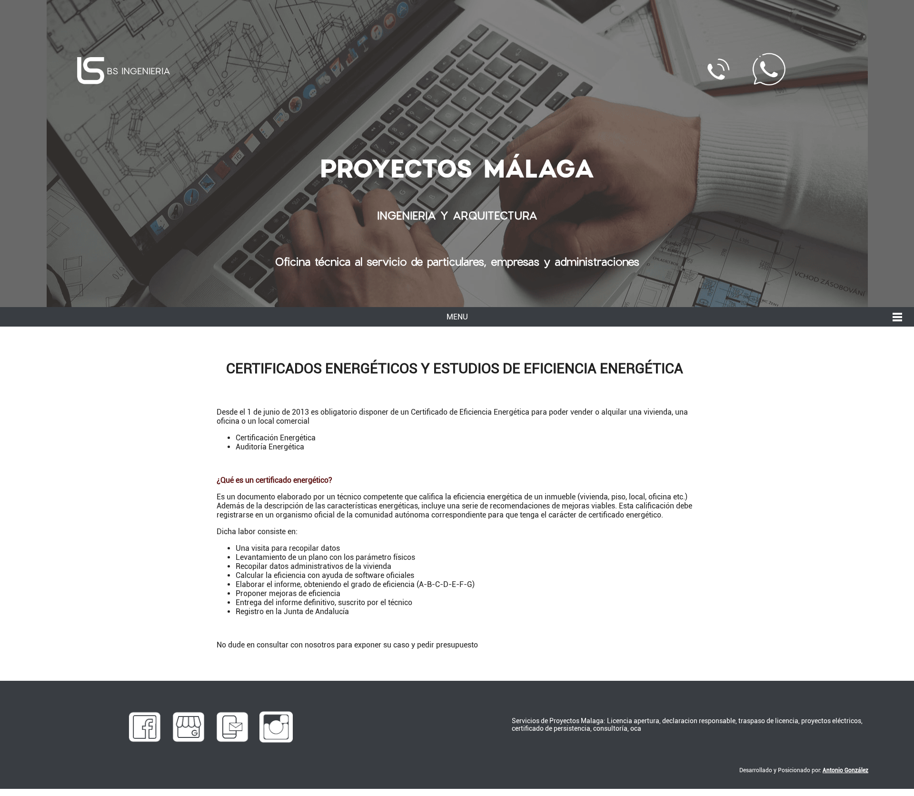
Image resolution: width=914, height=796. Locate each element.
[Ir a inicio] (90, 71)
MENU (457, 316)
